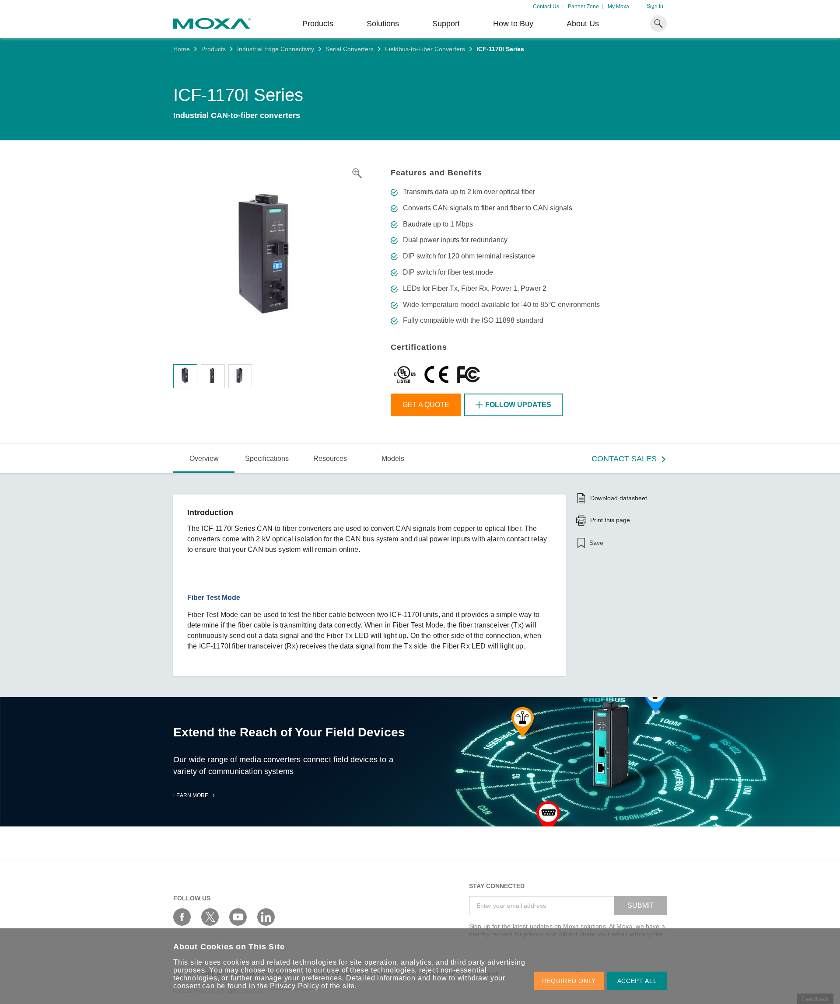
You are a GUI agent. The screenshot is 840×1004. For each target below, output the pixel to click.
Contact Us (546, 6)
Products (213, 48)
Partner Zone (583, 6)
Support (446, 23)
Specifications (267, 458)
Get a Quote (425, 404)
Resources (330, 458)
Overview (204, 458)
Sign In (655, 6)
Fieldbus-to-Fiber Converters (425, 48)
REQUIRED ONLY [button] (569, 980)
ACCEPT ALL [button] (637, 980)
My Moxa (618, 6)
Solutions (383, 23)
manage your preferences (298, 978)
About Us (583, 23)
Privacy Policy (294, 986)
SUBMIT (640, 905)
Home (181, 48)
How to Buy (513, 23)
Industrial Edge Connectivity (275, 48)
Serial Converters (350, 48)
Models (393, 458)
